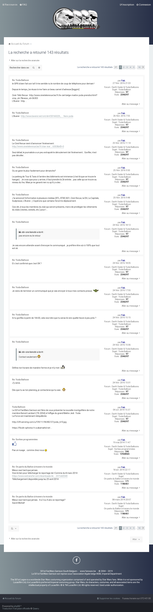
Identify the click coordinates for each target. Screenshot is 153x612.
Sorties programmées (124, 449)
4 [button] (130, 67)
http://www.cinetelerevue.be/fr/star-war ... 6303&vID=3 (38, 146)
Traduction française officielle (16, 608)
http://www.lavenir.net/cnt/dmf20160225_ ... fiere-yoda (47, 116)
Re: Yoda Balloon (20, 80)
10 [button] (139, 67)
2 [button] (123, 67)
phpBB (17, 606)
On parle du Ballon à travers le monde (121, 479)
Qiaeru (36, 608)
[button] (116, 67)
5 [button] (133, 67)
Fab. (123, 80)
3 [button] (127, 67)
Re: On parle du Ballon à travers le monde (32, 467)
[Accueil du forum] (77, 18)
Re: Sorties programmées (25, 439)
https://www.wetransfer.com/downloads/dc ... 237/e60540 (40, 476)
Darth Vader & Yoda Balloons (125, 87)
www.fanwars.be (88, 571)
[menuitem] (23, 5)
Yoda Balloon (124, 89)
